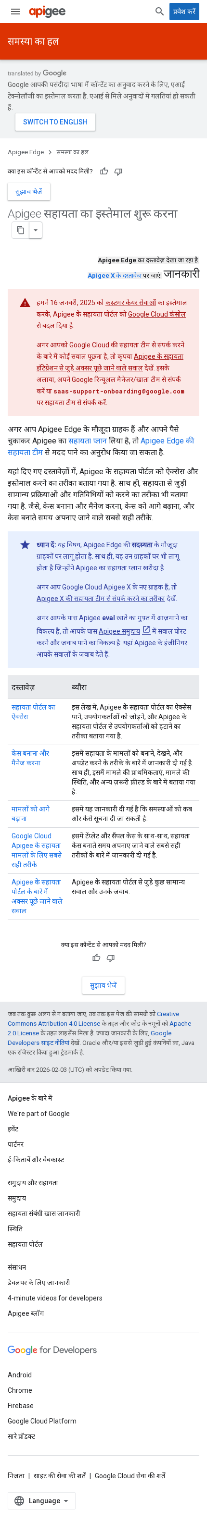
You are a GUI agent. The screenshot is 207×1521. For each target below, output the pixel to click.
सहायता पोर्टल (25, 1244)
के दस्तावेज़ (115, 275)
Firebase (21, 1406)
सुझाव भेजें (28, 192)
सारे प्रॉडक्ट (21, 1436)
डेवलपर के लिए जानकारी (39, 1283)
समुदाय (17, 1198)
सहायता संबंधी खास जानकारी (44, 1213)
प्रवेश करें (184, 11)
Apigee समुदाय (119, 631)
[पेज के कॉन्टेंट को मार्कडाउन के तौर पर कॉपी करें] (20, 230)
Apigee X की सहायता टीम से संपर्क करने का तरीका (101, 598)
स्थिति (15, 1229)
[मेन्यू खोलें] (15, 11)
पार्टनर (16, 1144)
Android (20, 1375)
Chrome (20, 1390)
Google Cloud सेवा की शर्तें (130, 1476)
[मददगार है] (104, 171)
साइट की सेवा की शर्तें (60, 1476)
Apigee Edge (26, 152)
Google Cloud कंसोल (157, 314)
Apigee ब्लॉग (26, 1313)
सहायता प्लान (87, 440)
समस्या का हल (33, 41)
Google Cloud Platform (42, 1421)
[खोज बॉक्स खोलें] (160, 11)
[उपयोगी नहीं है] (118, 171)
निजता (16, 1476)
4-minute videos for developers (55, 1298)
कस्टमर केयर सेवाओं (130, 303)
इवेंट (13, 1129)
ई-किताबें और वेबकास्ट (36, 1160)
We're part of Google (39, 1113)
